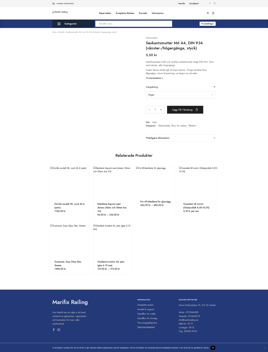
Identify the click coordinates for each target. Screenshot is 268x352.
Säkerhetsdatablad (146, 327)
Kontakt (143, 13)
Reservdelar (105, 13)
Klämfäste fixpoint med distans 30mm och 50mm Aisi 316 (111, 207)
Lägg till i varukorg (182, 109)
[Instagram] (58, 330)
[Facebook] (53, 330)
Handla (181, 3)
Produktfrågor (207, 23)
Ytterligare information (157, 138)
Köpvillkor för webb (146, 313)
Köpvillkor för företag (147, 318)
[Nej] (264, 347)
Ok (213, 348)
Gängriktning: (152, 87)
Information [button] (158, 13)
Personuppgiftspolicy (147, 322)
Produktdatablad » (154, 78)
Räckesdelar (151, 37)
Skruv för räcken (179, 125)
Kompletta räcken (145, 304)
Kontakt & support (145, 309)
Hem (54, 32)
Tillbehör (192, 125)
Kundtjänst (194, 3)
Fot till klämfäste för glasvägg (155, 201)
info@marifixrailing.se (188, 320)
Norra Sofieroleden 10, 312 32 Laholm (197, 305)
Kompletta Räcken (125, 13)
